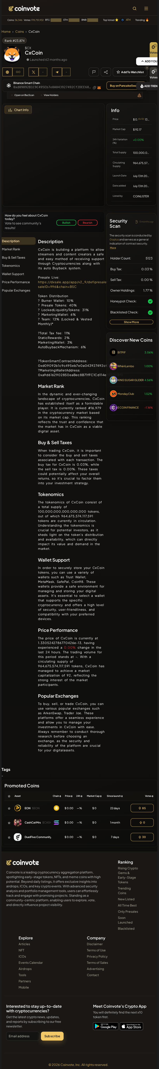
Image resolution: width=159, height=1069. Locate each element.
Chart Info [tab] (21, 110)
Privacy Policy (97, 956)
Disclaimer (95, 944)
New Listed (126, 899)
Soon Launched (125, 920)
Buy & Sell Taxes (13, 257)
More (113, 247)
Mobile (24, 987)
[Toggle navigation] (146, 8)
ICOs (22, 956)
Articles (24, 944)
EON (27, 808)
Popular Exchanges (16, 290)
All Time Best (127, 905)
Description (10, 241)
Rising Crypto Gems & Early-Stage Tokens (128, 875)
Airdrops (25, 969)
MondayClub (126, 393)
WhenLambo (126, 366)
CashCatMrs (33, 822)
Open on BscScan (24, 95)
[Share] (106, 72)
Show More (131, 322)
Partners (25, 981)
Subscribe (52, 1036)
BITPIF (122, 352)
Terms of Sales (97, 962)
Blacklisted (126, 928)
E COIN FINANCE (128, 407)
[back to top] (148, 1060)
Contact (93, 975)
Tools (22, 975)
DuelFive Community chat (41, 837)
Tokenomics (11, 265)
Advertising (95, 969)
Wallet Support (13, 274)
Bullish (66, 222)
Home (6, 31)
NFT (21, 950)
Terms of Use (96, 950)
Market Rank (11, 249)
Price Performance (16, 282)
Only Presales (128, 911)
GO (18, 72)
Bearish (87, 222)
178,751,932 (37, 20)
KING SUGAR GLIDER (131, 380)
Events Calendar (31, 962)
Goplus (114, 239)
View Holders (51, 95)
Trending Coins (124, 890)
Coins (19, 31)
